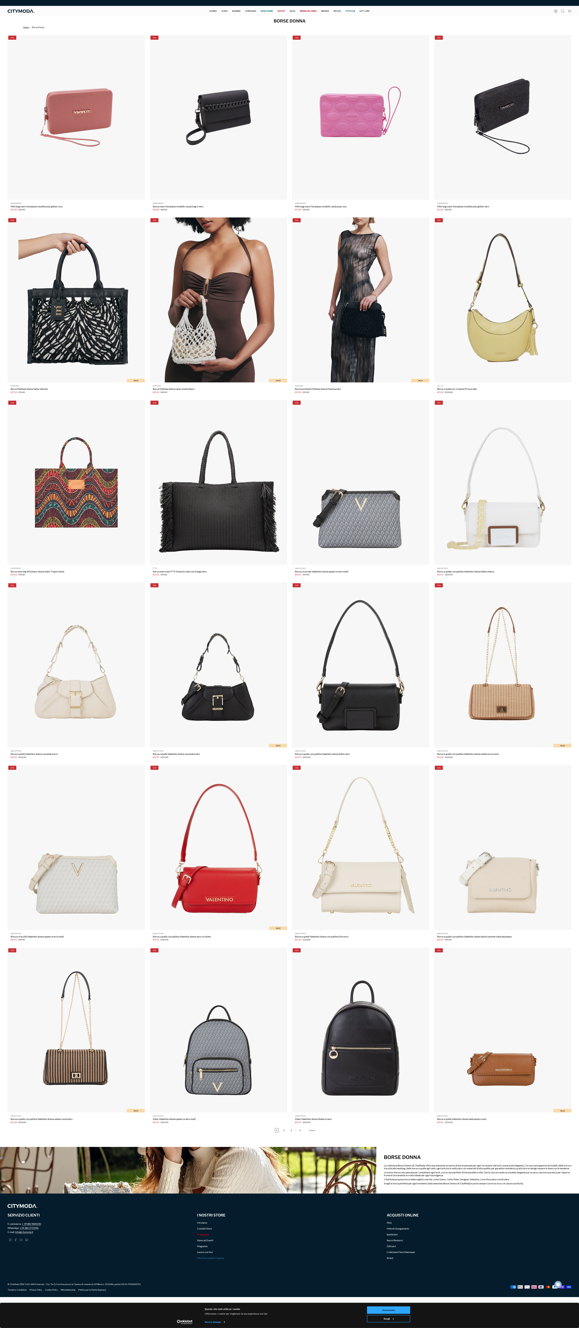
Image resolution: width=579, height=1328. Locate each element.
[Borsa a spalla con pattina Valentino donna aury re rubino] (218, 847)
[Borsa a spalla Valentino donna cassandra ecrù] (76, 665)
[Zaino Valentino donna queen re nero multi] (218, 1030)
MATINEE (15, 386)
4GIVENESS (16, 568)
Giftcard (391, 1246)
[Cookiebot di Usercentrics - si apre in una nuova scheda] (185, 1322)
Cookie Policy (51, 1289)
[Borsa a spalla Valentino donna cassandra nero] (218, 665)
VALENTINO (300, 568)
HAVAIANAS (16, 203)
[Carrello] (569, 11)
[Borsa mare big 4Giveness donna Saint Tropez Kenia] (76, 482)
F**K (155, 568)
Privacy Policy (35, 1289)
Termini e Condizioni (17, 1289)
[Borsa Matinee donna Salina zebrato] (76, 299)
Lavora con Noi (205, 1252)
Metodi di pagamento (398, 1228)
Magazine (202, 1246)
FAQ (389, 1222)
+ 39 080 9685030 (31, 1223)
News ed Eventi (205, 1240)
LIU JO (440, 386)
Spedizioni (392, 1234)
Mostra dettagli (213, 1322)
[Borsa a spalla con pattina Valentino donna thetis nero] (360, 665)
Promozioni (203, 1234)
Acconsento (388, 1310)
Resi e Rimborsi (395, 1240)
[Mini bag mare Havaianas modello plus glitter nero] (502, 117)
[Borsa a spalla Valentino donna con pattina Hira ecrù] (360, 847)
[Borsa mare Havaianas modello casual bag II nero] (218, 117)
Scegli (387, 1318)
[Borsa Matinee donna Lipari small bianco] (218, 299)
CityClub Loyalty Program (210, 1257)
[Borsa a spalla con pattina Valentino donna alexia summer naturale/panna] (502, 847)
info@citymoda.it (24, 1232)
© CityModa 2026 (16, 1284)
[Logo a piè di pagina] (23, 1206)
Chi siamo (202, 1222)
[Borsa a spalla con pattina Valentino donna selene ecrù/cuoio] (502, 665)
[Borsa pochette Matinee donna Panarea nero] (360, 299)
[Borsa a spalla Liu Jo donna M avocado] (502, 299)
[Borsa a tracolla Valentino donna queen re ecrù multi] (76, 847)
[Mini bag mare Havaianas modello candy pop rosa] (360, 117)
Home (26, 27)
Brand (390, 1257)
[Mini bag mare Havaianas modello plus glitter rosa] (76, 117)
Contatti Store (204, 1228)
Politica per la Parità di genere (92, 1289)
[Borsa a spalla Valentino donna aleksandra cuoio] (502, 1030)
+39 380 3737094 (29, 1227)
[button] (213, 11)
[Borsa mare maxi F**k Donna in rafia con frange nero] (218, 482)
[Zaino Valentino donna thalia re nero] (360, 1030)
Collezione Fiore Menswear (401, 1252)
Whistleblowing (68, 1289)
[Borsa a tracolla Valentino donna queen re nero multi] (360, 482)
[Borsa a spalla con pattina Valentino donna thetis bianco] (502, 482)
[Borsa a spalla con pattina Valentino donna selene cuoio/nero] (76, 1030)
